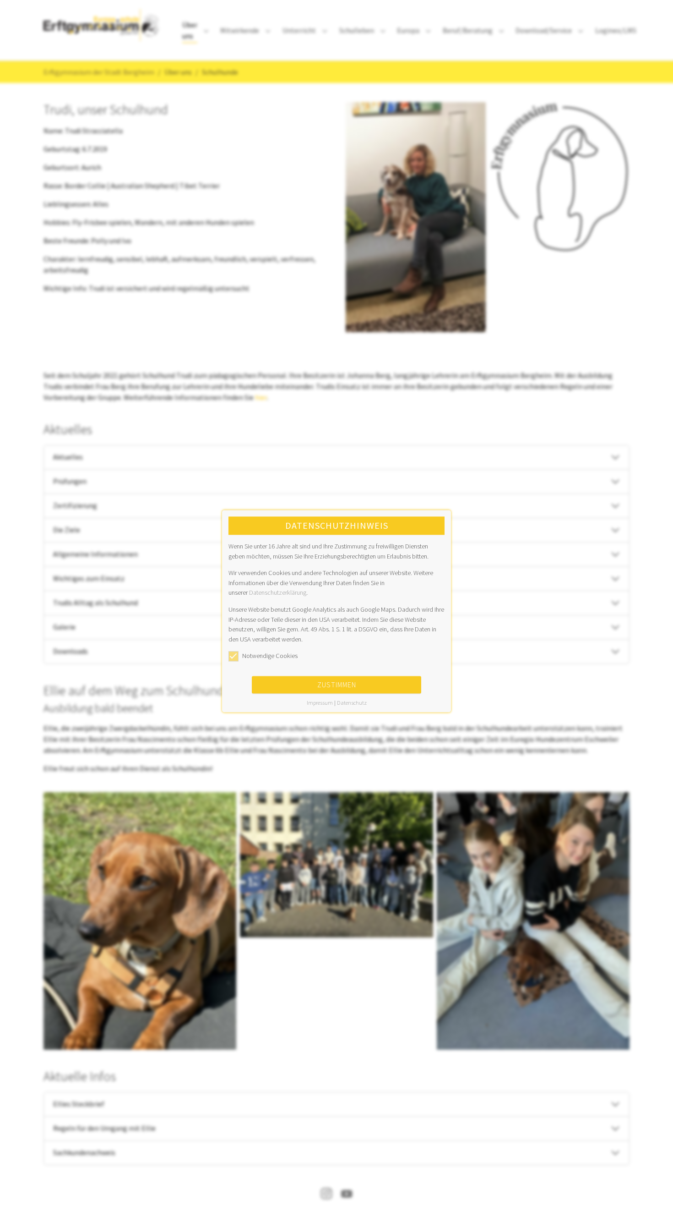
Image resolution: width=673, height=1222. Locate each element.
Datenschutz (352, 702)
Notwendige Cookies (270, 656)
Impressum (320, 702)
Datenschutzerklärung (277, 593)
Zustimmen (336, 684)
